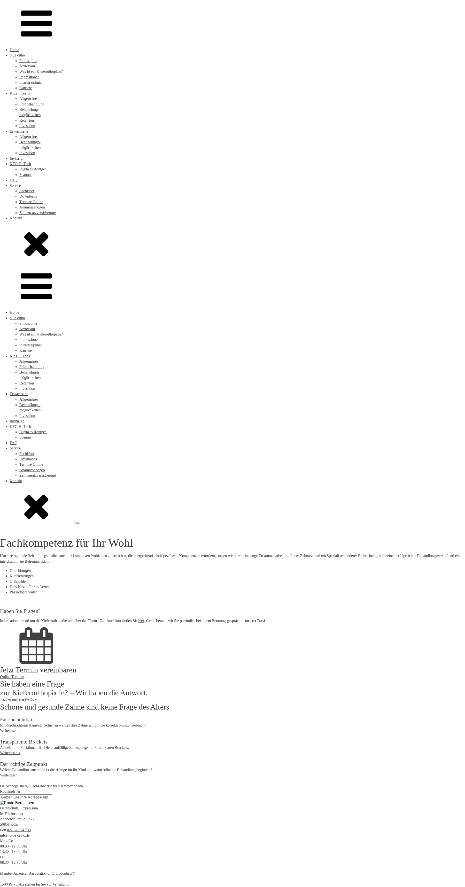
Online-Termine (12, 677)
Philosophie (28, 61)
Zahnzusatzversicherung (37, 213)
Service (15, 186)
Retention (26, 120)
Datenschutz (10, 808)
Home (14, 50)
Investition (27, 126)
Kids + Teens (20, 93)
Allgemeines (28, 98)
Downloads (28, 196)
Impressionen (29, 77)
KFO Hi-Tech (20, 164)
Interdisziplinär (30, 82)
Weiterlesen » (10, 730)
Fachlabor (26, 191)
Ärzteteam (27, 66)
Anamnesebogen (32, 207)
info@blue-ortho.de (15, 835)
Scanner (25, 175)
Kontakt (16, 218)
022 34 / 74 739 (19, 830)
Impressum (29, 808)
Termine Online (31, 202)
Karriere (25, 88)
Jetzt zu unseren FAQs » (18, 699)
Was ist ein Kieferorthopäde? (41, 71)
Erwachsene (19, 131)
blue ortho (17, 55)
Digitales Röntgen (32, 169)
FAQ (13, 180)
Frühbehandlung (31, 104)
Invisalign (17, 158)
